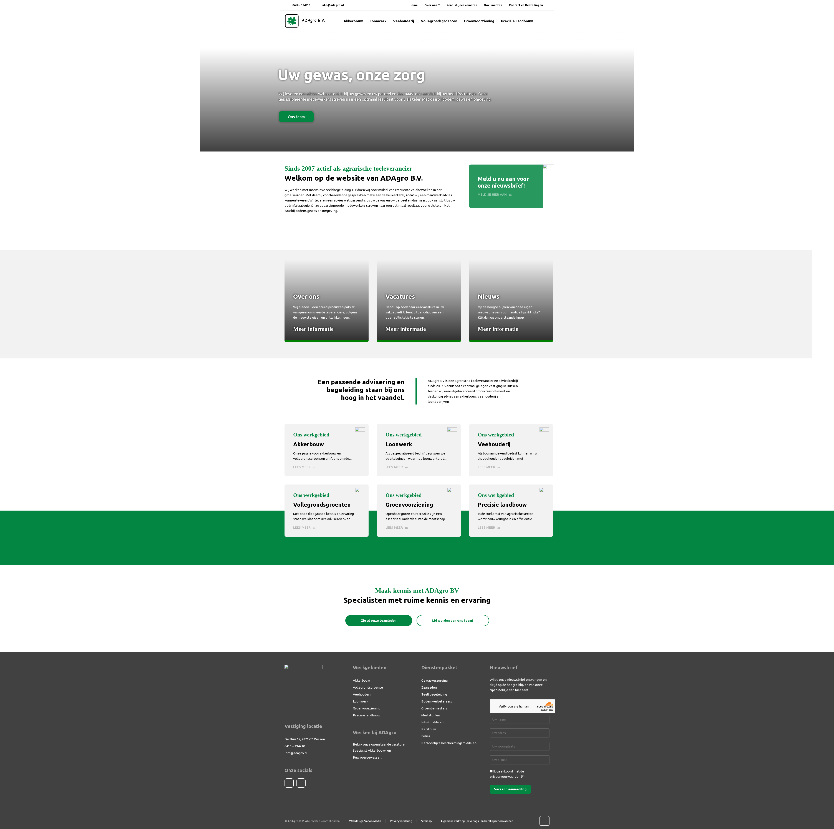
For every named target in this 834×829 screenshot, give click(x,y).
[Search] (546, 21)
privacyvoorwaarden (505, 776)
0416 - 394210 (301, 5)
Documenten (493, 5)
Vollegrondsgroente (368, 687)
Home (413, 5)
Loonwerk (360, 701)
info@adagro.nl (332, 5)
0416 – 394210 (295, 746)
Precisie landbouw (366, 715)
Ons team (296, 117)
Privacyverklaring (401, 820)
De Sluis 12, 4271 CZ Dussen (305, 739)
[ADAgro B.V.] (305, 21)
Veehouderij (362, 694)
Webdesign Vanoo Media (365, 820)
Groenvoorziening (366, 708)
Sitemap (426, 820)
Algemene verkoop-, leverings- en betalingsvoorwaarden (477, 820)
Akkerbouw (361, 680)
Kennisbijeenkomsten (462, 5)
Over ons (430, 5)
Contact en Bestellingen (526, 5)
